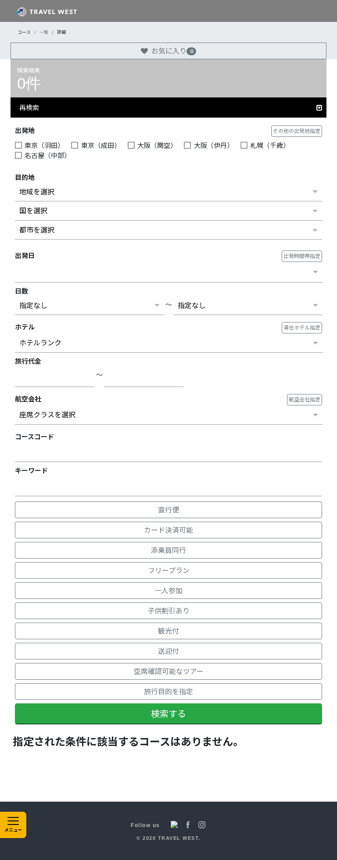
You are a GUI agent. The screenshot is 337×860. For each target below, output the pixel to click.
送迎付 (168, 651)
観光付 (168, 631)
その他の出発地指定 (296, 131)
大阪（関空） (157, 145)
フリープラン (169, 570)
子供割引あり (168, 610)
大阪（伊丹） (213, 145)
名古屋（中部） (48, 155)
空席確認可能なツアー (169, 671)
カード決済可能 (168, 530)
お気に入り (172, 51)
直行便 (168, 509)
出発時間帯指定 (301, 256)
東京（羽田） (44, 145)
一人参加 (168, 590)
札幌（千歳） (270, 145)
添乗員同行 (168, 550)
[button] (168, 107)
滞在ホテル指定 (301, 327)
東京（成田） (100, 145)
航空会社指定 (304, 399)
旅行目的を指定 (168, 691)
